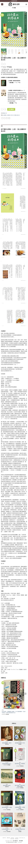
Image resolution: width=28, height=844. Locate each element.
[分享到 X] (4, 118)
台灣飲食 (8, 115)
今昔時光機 (12, 838)
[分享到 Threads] (7, 118)
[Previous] (3, 29)
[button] (2, 4)
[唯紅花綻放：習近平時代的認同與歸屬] (20, 776)
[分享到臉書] (2, 118)
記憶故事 (16, 837)
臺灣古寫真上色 (22, 837)
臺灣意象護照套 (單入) (6, 763)
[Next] (25, 29)
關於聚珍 (4, 837)
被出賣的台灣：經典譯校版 (20, 764)
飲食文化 (18, 115)
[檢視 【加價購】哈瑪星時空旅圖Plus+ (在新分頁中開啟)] (24, 90)
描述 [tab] (2, 126)
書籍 (2, 56)
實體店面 (8, 837)
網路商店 (12, 837)
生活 (5, 56)
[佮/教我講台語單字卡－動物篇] (7, 820)
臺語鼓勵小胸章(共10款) (20, 743)
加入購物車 (11, 109)
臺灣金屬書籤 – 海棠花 (6, 743)
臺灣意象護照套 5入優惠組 (7, 808)
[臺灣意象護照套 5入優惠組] (7, 798)
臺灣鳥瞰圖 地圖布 (7, 785)
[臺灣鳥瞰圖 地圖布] (7, 776)
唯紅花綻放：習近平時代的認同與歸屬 (20, 786)
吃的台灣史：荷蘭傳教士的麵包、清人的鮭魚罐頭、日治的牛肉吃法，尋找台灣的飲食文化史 (13, 712)
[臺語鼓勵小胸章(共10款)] (20, 733)
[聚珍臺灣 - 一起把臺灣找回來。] (14, 4)
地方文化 (12, 115)
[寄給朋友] (9, 118)
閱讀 (15, 115)
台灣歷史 (4, 115)
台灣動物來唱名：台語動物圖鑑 (20, 808)
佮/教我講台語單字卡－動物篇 (7, 830)
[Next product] (2, 64)
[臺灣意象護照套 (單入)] (7, 754)
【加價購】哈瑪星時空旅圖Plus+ (20, 830)
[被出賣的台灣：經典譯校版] (20, 754)
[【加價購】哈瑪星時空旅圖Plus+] (20, 820)
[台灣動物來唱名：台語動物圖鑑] (20, 798)
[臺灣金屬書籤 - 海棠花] (7, 733)
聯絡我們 (16, 838)
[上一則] (5, 64)
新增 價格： (16, 82)
